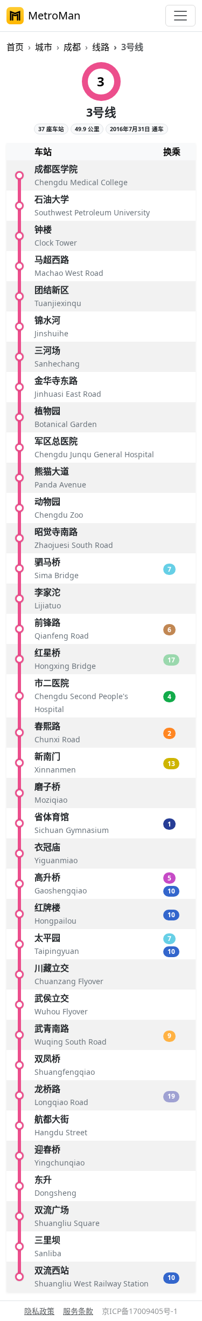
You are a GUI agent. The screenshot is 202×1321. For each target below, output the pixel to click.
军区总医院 (56, 441)
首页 (15, 47)
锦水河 (47, 320)
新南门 (47, 756)
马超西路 (51, 260)
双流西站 (51, 1270)
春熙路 (47, 726)
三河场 (47, 350)
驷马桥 (47, 562)
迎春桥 (47, 1149)
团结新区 (51, 290)
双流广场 (51, 1210)
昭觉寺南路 (56, 532)
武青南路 (51, 1028)
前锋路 (47, 622)
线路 (100, 47)
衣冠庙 (47, 847)
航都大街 (51, 1119)
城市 (43, 47)
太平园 (47, 938)
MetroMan (54, 15)
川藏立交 (51, 968)
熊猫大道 (51, 471)
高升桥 (47, 877)
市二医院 (51, 683)
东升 (43, 1179)
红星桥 (47, 653)
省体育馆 (51, 817)
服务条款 (78, 1311)
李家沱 (47, 592)
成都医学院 (56, 169)
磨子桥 (47, 786)
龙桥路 (47, 1089)
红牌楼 (47, 907)
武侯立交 (51, 998)
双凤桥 (47, 1059)
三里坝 (47, 1240)
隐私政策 (39, 1311)
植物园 (47, 411)
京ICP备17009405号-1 (140, 1311)
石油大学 (51, 199)
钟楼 (43, 229)
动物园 (47, 501)
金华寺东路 (56, 381)
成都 (72, 47)
